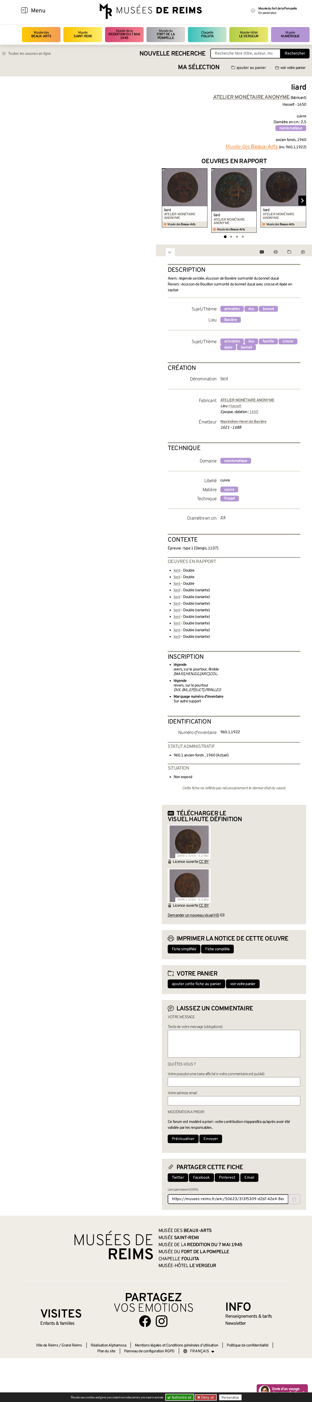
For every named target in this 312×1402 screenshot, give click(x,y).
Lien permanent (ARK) (183, 1190)
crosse (288, 341)
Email (249, 1177)
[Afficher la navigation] (24, 11)
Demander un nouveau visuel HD (193, 915)
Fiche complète (217, 949)
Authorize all (181, 1397)
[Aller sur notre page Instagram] (161, 1321)
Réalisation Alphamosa (108, 1345)
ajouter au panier (251, 68)
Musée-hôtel (249, 34)
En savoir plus (267, 13)
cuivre (229, 489)
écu (251, 309)
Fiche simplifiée (184, 949)
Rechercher (295, 53)
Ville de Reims (47, 1345)
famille (268, 341)
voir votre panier (292, 68)
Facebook (201, 1177)
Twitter (178, 1177)
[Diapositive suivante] (302, 201)
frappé (229, 498)
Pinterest (227, 1177)
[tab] (225, 236)
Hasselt (235, 406)
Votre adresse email (182, 1093)
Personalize (230, 1397)
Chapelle (207, 34)
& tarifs (248, 1316)
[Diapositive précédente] (166, 201)
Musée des (41, 34)
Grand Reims (71, 1345)
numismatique (290, 128)
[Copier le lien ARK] (294, 1199)
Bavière (230, 320)
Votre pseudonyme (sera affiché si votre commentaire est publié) (216, 1074)
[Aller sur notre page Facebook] (145, 1321)
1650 (253, 412)
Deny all (207, 1397)
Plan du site (106, 1351)
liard (167, 210)
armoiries (232, 309)
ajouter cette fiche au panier (196, 984)
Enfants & (57, 1324)
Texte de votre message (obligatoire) (195, 1027)
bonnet (268, 309)
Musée (83, 34)
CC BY (204, 861)
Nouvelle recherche (172, 54)
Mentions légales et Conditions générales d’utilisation (176, 1345)
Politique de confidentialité (247, 1345)
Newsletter (235, 1324)
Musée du (166, 34)
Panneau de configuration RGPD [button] (149, 1351)
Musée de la (124, 34)
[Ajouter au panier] (204, 171)
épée (228, 347)
